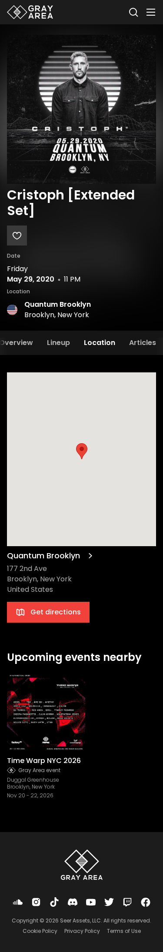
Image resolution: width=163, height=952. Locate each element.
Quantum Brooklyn (57, 304)
